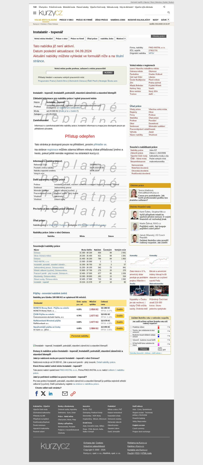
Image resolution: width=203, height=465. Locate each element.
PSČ (120, 409)
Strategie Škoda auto (108, 81)
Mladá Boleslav (136, 85)
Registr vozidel (138, 413)
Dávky (164, 20)
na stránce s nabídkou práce (86, 384)
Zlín (131, 83)
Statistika (134, 118)
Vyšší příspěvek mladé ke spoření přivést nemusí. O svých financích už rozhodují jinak (155, 216)
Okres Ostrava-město (42, 256)
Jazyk (151, 132)
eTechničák (143, 415)
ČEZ (90, 409)
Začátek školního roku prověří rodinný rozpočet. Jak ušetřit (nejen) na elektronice (154, 242)
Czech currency (138, 428)
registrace (52, 149)
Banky (60, 406)
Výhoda (133, 132)
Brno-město (154, 68)
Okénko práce (137, 185)
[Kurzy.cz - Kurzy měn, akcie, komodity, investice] (50, 15)
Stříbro (101, 426)
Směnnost (134, 126)
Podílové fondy (96, 413)
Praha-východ (155, 83)
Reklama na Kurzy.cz (137, 443)
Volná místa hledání (43, 38)
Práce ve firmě (77, 38)
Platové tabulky (83, 7)
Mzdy (155, 20)
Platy (74, 420)
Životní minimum (39, 425)
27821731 (153, 50)
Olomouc (153, 71)
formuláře (116, 432)
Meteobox (158, 2)
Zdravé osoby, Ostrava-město (46, 279)
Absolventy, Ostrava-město (45, 276)
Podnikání (111, 406)
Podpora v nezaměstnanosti (68, 430)
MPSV (151, 53)
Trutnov (133, 94)
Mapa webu (141, 421)
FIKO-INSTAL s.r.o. (41, 262)
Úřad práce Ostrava (58, 225)
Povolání (152, 120)
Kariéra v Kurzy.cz (135, 446)
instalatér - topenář (41, 282)
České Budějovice (137, 80)
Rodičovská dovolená (140, 173)
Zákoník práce (136, 153)
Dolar (74, 413)
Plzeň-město (154, 80)
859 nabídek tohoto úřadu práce (92, 225)
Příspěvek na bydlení (41, 419)
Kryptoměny (87, 419)
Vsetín (151, 88)
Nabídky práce (136, 150)
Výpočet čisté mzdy (138, 156)
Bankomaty (69, 406)
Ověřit (120, 309)
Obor (132, 123)
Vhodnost (153, 135)
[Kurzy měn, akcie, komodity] (55, 447)
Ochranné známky (114, 419)
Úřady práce (135, 109)
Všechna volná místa (158, 109)
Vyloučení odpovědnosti (94, 446)
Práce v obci (62, 38)
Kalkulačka (37, 406)
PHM (90, 429)
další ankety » (157, 353)
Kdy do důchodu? (126, 7)
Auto (134, 409)
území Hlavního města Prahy (142, 68)
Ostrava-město (136, 71)
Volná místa (68, 416)
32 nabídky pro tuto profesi (69, 108)
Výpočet (46, 406)
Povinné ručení (38, 432)
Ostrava (37, 253)
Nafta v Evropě (88, 432)
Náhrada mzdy (112, 7)
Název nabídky (136, 135)
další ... (152, 94)
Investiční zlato (92, 426)
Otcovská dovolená (139, 171)
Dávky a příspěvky (65, 423)
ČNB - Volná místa (138, 158)
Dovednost (153, 123)
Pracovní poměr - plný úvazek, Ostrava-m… (51, 273)
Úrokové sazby (63, 409)
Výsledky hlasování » (137, 353)
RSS (137, 453)
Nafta (101, 429)
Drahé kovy (87, 423)
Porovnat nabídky (79, 336)
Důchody (61, 433)
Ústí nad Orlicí (136, 77)
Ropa (85, 429)
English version (139, 425)
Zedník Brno (62, 81)
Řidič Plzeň (92, 81)
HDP (94, 416)
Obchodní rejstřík (136, 2)
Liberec (152, 77)
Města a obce (113, 409)
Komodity (133, 256)
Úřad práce (92, 38)
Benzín (95, 429)
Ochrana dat (89, 443)
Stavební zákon (113, 428)
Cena (139, 409)
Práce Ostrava (53, 24)
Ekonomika (87, 416)
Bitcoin (95, 419)
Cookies (99, 443)
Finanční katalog (139, 418)
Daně (110, 432)
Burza (85, 409)
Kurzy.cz (36, 24)
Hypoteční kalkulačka (41, 428)
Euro (69, 413)
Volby (135, 421)
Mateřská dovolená (139, 168)
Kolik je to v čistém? (69, 111)
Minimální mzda (69, 7)
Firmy (132, 115)
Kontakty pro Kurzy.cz (137, 450)
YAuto (152, 2)
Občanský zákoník (114, 422)
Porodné (72, 427)
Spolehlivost (147, 409)
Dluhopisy (86, 413)
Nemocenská (136, 165)
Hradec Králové (155, 74)
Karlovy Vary (135, 88)
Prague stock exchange (141, 432)
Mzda (69, 420)
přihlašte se (100, 144)
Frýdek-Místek (155, 85)
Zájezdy (146, 2)
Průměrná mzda (55, 7)
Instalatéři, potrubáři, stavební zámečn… (50, 265)
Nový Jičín (153, 91)
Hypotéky (73, 409)
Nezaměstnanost (137, 161)
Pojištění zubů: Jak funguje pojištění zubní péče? (153, 227)
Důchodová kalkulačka (41, 413)
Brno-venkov (135, 91)
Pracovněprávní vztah (139, 129)
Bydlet (165, 2)
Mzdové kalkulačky (139, 20)
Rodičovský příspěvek (41, 422)
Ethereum (102, 419)
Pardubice (134, 74)
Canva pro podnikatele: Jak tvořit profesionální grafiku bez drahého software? (149, 197)
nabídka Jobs (107, 38)
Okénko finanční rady (140, 207)
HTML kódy (146, 453)
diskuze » (148, 353)
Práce (60, 416)
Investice (86, 406)
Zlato (85, 426)
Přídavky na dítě (39, 416)
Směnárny (62, 413)
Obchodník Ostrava (77, 81)
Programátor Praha (46, 81)
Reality (132, 284)
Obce (151, 112)
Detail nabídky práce (106, 362)
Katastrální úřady (114, 416)
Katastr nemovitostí (115, 413)
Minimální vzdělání (157, 126)
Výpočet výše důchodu (144, 7)
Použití (130, 453)
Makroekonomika (156, 284)
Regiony (133, 112)
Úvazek (152, 129)
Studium (171, 2)
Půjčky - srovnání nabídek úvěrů (50, 293)
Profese (152, 115)
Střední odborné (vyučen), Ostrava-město (50, 270)
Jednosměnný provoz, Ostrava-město (49, 267)
